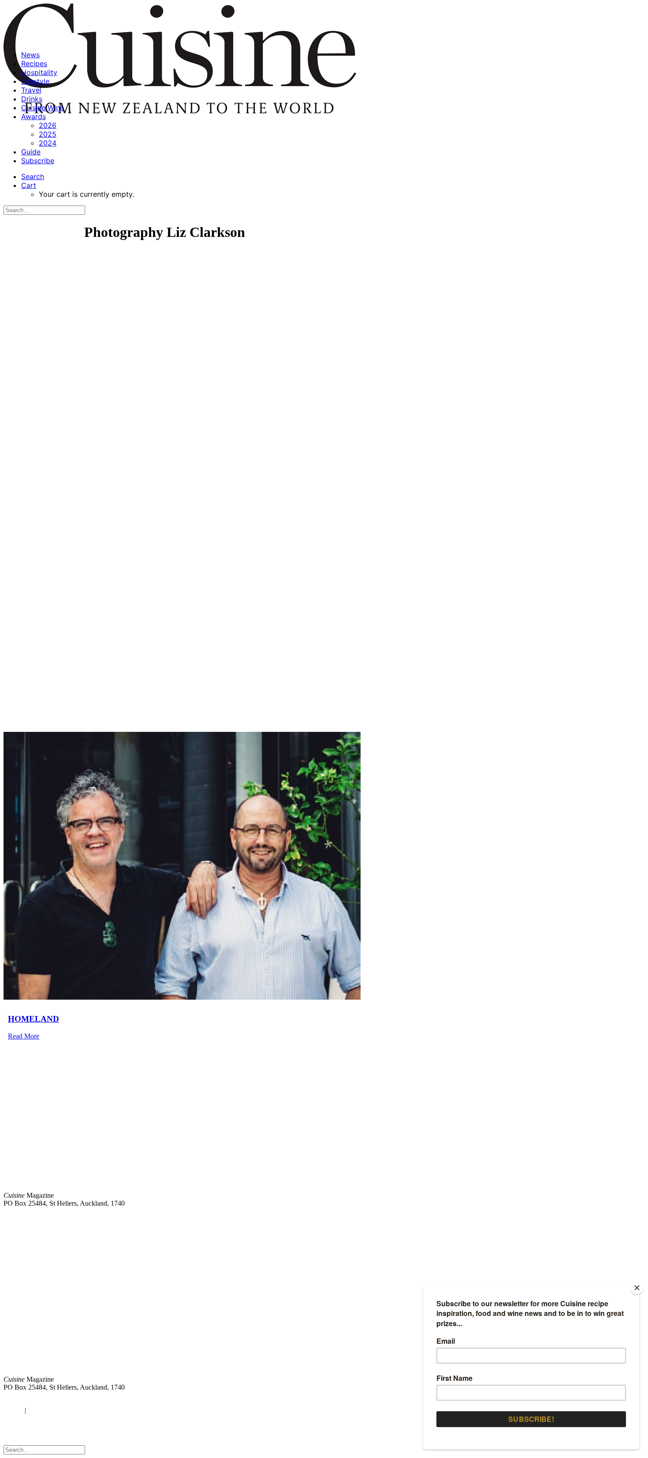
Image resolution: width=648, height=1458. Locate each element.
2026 (47, 125)
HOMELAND (33, 1018)
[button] (32, 176)
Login (12, 1410)
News (30, 54)
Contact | (541, 1218)
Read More (23, 1036)
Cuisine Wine (42, 107)
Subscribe (37, 160)
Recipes (34, 63)
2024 (47, 143)
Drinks (31, 98)
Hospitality (39, 72)
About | (609, 1218)
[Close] (637, 1287)
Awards (33, 116)
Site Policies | (576, 1218)
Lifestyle (35, 81)
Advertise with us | (498, 1218)
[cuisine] (192, 1306)
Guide (31, 151)
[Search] (44, 210)
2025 (47, 134)
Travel (31, 90)
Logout (40, 1410)
